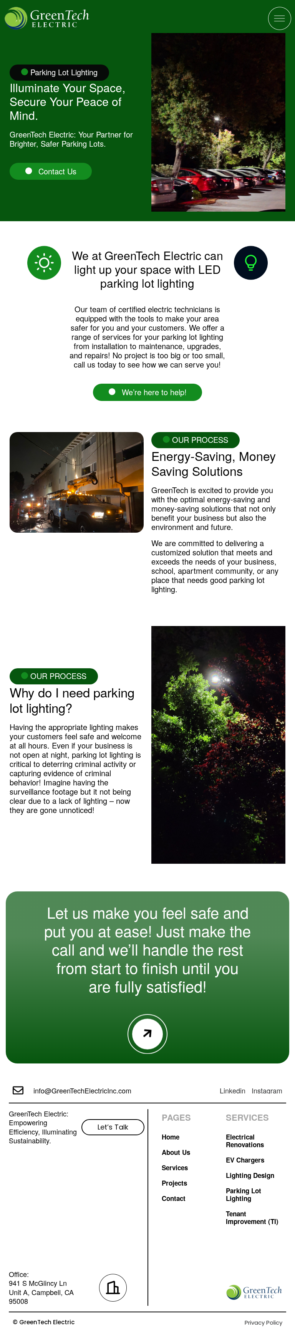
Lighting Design (250, 1175)
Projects (174, 1183)
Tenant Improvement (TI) (252, 1217)
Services (175, 1167)
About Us (176, 1152)
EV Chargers (245, 1159)
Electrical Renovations (245, 1140)
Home (170, 1136)
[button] (147, 392)
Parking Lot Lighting (243, 1194)
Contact (174, 1198)
